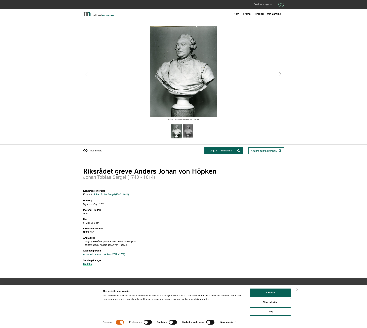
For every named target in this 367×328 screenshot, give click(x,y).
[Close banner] (297, 290)
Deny (270, 311)
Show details (226, 322)
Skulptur (87, 264)
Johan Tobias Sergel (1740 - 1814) (111, 195)
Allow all (270, 292)
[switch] (148, 322)
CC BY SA (194, 120)
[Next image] (279, 74)
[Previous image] (87, 74)
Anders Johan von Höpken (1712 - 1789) (104, 255)
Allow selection (270, 302)
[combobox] (264, 4)
